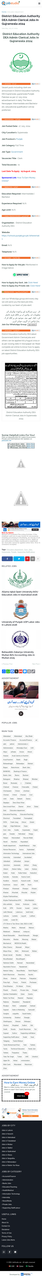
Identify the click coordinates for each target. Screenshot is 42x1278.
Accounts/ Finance (9, 740)
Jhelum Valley (16, 869)
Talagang (6, 1041)
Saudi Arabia (26, 1014)
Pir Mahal (19, 986)
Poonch (14, 990)
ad (36, 740)
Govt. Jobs (28, 549)
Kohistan (26, 904)
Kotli (4, 908)
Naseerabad (30, 963)
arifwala (13, 752)
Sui (35, 1029)
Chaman (15, 787)
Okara (5, 978)
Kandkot (6, 881)
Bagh (25, 760)
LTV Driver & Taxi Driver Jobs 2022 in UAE (17, 924)
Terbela (5, 1053)
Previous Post (7, 664)
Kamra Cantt (25, 877)
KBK (22, 885)
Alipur (5, 752)
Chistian (6, 795)
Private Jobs (24, 990)
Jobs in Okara (7, 1155)
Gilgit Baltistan (15, 826)
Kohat (18, 904)
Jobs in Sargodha (8, 1158)
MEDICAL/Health (20, 943)
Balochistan (15, 767)
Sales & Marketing (18, 1010)
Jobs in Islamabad (8, 1137)
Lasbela (15, 916)
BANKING (6, 771)
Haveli (5, 842)
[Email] (32, 558)
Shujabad (15, 1025)
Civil (30, 795)
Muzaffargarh (20, 959)
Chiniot (17, 791)
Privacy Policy (7, 1236)
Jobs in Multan (7, 1144)
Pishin (28, 986)
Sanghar (6, 1014)
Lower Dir (14, 920)
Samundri (31, 1010)
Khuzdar (24, 892)
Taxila (5, 1049)
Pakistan (23, 978)
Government (17, 152)
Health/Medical (24, 846)
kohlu (34, 904)
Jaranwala (17, 865)
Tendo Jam (32, 1049)
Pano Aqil (6, 982)
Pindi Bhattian (8, 986)
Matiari (34, 939)
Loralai (5, 920)
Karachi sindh (25, 881)
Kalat (13, 873)
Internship (6, 857)
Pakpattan (32, 978)
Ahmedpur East (22, 748)
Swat (32, 1037)
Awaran (5, 756)
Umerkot (35, 1057)
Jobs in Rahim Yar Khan (10, 1165)
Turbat (19, 1057)
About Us (5, 1222)
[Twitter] (18, 558)
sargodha (15, 1014)
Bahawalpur (20, 763)
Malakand (6, 931)
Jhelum (5, 869)
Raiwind (20, 998)
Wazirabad (17, 1064)
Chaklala (28, 783)
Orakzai (13, 978)
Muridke (18, 955)
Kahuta (34, 869)
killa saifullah (7, 904)
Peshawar (33, 982)
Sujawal (6, 1033)
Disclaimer (5, 1229)
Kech (29, 885)
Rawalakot (15, 1002)
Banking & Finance (20, 771)
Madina (5, 928)
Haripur (5, 838)
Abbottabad (18, 736)
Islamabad (17, 857)
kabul (26, 869)
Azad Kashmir (8, 760)
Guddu (16, 830)
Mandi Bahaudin (24, 935)
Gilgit (5, 826)
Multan (34, 951)
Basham (25, 775)
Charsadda (25, 787)
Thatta (25, 1053)
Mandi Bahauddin (9, 935)
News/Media (21, 971)
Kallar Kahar (22, 873)
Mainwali (22, 928)
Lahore (35, 908)
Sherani (17, 1021)
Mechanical (7, 943)
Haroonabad (16, 838)
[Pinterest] (27, 558)
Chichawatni (7, 791)
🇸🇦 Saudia (29, 1266)
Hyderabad (30, 849)
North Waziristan (8, 974)
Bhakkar (16, 779)
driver (29, 806)
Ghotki (32, 822)
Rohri (14, 1006)
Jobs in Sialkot (7, 1148)
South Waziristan (25, 1029)
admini (12, 744)
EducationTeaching (26, 814)
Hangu (31, 834)
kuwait (27, 908)
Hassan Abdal (28, 838)
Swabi (25, 1037)
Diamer (21, 806)
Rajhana (6, 1002)
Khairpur (6, 888)
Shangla (27, 1017)
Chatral (35, 787)
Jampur (26, 861)
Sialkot (24, 1025)
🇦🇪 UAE (11, 1266)
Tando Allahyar (18, 1041)
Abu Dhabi (28, 736)
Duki (4, 810)
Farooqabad (28, 818)
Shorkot (6, 1025)
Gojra (26, 826)
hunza (21, 849)
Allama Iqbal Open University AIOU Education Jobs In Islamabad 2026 (20, 593)
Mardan (16, 939)
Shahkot (17, 1017)
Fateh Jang (14, 822)
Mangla (35, 935)
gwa (4, 834)
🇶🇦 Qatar (20, 1266)
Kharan (34, 888)
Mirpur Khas (7, 951)
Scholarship (7, 1017)
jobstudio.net (6, 440)
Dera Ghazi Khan (18, 803)
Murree (27, 955)
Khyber (33, 892)
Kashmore (6, 885)
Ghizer (24, 822)
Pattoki (23, 982)
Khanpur (25, 888)
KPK (11, 908)
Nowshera (21, 974)
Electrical (6, 818)
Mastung (25, 939)
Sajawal (6, 1010)
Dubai (36, 806)
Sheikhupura (7, 1021)
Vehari (15, 1060)
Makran (31, 928)
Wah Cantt (6, 1064)
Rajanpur (30, 998)
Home (4, 12)
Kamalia (15, 877)
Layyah (23, 916)
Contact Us (6, 1226)
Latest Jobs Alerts (8, 1240)
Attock (30, 752)
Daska (28, 799)
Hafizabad (21, 834)
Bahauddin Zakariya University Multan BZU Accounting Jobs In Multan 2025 (18, 655)
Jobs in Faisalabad (9, 1141)
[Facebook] (7, 558)
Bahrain (30, 763)
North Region (32, 971)
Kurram (19, 908)
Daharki (19, 799)
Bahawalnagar (8, 763)
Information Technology (11, 853)
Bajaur (5, 767)
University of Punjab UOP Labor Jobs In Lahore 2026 (21, 623)
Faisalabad (17, 818)
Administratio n (23, 744)
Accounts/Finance (26, 740)
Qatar (22, 994)
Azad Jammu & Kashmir (20, 756)
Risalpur (6, 1006)
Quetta (30, 994)
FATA (5, 822)
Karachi (15, 881)
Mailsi (14, 928)
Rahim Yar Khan (8, 998)
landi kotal (29, 912)
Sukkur (14, 1033)
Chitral (14, 795)
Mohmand (25, 951)
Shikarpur (27, 1021)
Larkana (6, 916)
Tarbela (32, 1045)
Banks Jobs (7, 775)
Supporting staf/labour (28, 1033)
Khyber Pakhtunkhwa (10, 896)
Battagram (6, 779)
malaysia (26, 931)
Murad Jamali (7, 955)
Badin (18, 760)
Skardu (13, 1029)
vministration (25, 1060)
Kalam (5, 873)
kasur (16, 885)
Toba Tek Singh (8, 1057)
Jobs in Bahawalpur (9, 1162)
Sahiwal (32, 1006)
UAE (26, 1057)
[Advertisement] (21, 531)
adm (4, 744)
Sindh (5, 1029)
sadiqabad (22, 1006)
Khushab (15, 892)
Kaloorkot (33, 873)
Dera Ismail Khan (9, 806)
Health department (9, 846)
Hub (34, 846)
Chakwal (6, 787)
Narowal (20, 963)
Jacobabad (28, 857)
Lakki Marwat (7, 912)
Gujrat (35, 830)
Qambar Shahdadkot (10, 994)
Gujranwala (6, 552)
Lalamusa (19, 912)
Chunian (23, 795)
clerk (5, 799)
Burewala (14, 783)
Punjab (19, 139)
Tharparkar (15, 1053)
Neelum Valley (8, 971)
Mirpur (27, 947)
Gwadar (12, 834)
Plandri (5, 990)
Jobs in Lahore (7, 1130)
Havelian (14, 842)
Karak (36, 881)
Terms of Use (7, 1233)
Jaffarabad (17, 861)
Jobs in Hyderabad (9, 1151)
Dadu (12, 799)
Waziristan (28, 1064)
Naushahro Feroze (9, 967)
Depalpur (6, 803)
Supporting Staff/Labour (26, 552)
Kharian (5, 892)
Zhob (5, 1068)
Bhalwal (25, 779)
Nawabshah (23, 967)
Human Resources (9, 849)
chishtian (26, 791)
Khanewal (15, 888)
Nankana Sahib (8, 963)
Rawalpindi (26, 1002)
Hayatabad (24, 842)
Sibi (31, 1025)
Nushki (30, 974)
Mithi (16, 951)
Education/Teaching (10, 814)
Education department (15, 12)
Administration (8, 748)
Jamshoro (6, 865)
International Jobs (29, 853)
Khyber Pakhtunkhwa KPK (12, 900)
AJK (32, 748)
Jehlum (26, 865)
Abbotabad (6, 736)
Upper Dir (6, 1060)
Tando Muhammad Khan (11, 1045)
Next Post (35, 664)
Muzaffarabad (7, 959)
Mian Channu (7, 947)
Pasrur (15, 982)
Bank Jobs (26, 767)
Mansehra (6, 939)
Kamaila (6, 877)
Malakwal (16, 931)
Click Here (30, 444)
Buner (5, 783)
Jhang (34, 865)
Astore (21, 752)
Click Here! (33, 282)
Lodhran (32, 916)
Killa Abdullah (29, 900)
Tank (25, 1045)
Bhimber (35, 779)
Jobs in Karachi (7, 1134)
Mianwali (19, 947)
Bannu (17, 775)
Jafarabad (6, 861)
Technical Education (17, 1049)
